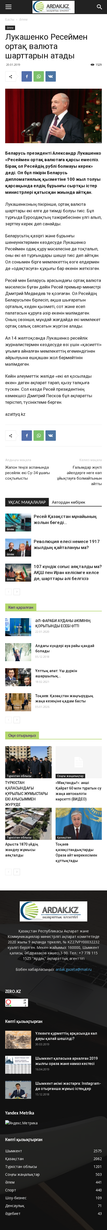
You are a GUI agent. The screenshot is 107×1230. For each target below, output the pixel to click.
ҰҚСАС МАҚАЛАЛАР (27, 502)
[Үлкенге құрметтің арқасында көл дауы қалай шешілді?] (18, 1040)
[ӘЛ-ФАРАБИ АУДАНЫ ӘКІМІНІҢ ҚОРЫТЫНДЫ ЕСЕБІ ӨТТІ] (18, 627)
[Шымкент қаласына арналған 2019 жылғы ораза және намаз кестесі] (18, 1065)
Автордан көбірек (68, 502)
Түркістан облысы (19, 776)
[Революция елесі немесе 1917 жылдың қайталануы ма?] (18, 548)
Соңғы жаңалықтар (70, 776)
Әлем (23, 19)
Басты (9, 19)
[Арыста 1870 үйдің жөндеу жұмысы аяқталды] (28, 824)
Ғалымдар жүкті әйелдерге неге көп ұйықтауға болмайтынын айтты (79, 475)
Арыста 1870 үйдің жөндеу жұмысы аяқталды (21, 849)
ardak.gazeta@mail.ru (74, 969)
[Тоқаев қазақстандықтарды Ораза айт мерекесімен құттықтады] (79, 824)
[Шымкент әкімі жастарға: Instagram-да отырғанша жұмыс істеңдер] (18, 1090)
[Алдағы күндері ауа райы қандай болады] (18, 652)
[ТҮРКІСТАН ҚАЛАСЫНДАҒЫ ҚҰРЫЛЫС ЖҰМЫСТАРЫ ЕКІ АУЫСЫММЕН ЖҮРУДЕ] (28, 762)
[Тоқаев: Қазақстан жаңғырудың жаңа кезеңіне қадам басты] (18, 702)
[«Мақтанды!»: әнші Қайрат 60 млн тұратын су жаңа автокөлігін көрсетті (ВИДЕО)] (79, 762)
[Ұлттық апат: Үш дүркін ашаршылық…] (18, 677)
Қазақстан (64, 837)
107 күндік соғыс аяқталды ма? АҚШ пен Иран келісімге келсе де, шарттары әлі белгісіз (68, 572)
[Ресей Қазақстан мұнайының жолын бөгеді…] (18, 523)
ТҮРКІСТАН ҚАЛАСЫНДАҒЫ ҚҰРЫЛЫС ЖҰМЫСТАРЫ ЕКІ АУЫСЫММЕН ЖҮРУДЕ (26, 794)
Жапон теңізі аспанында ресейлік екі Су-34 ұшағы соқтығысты (27, 473)
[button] (99, 7)
